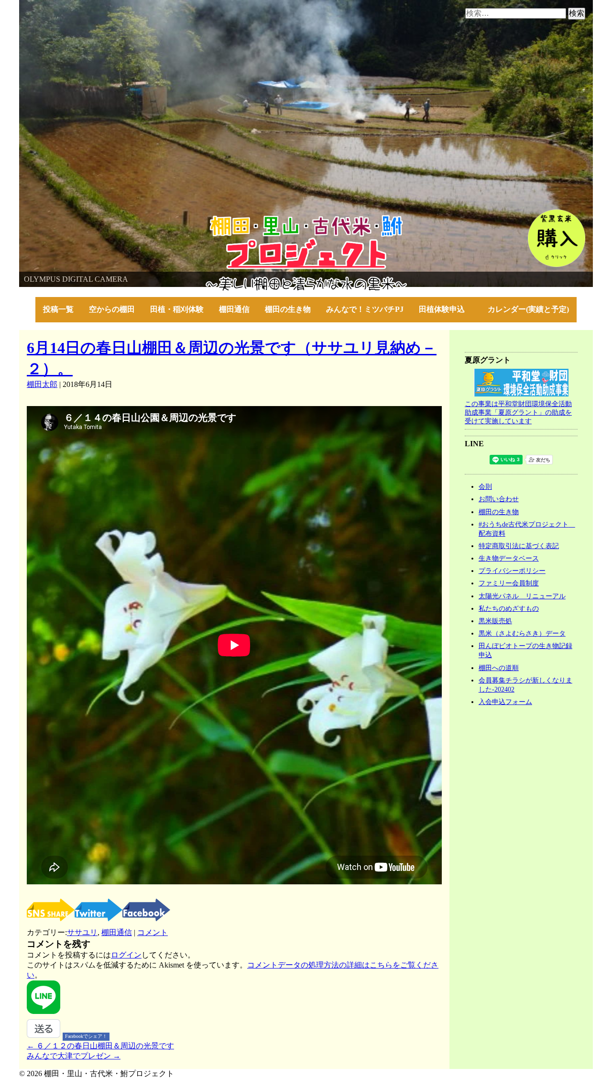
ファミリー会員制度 (509, 583)
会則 (485, 486)
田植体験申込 (445, 309)
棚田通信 (234, 309)
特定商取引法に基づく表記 (519, 546)
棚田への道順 (499, 668)
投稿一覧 (58, 309)
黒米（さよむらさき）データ (522, 633)
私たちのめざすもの (509, 608)
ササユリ (82, 932)
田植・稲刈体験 (177, 309)
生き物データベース (509, 558)
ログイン (126, 955)
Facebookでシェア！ (86, 1036)
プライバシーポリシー (512, 570)
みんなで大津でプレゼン (73, 1056)
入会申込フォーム (505, 701)
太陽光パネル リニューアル (522, 596)
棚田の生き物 (288, 309)
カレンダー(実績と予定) (528, 309)
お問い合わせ (499, 499)
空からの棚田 (112, 309)
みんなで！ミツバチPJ (365, 309)
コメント (152, 932)
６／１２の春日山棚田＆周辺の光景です (100, 1046)
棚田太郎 (42, 384)
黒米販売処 (495, 621)
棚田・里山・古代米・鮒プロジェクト (84, 220)
